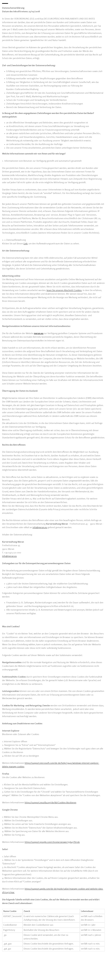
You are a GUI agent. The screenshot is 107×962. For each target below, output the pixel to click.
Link (25, 244)
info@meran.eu (39, 527)
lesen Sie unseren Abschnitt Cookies (64, 290)
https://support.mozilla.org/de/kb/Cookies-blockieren (50, 803)
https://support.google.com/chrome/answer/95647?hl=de (52, 842)
